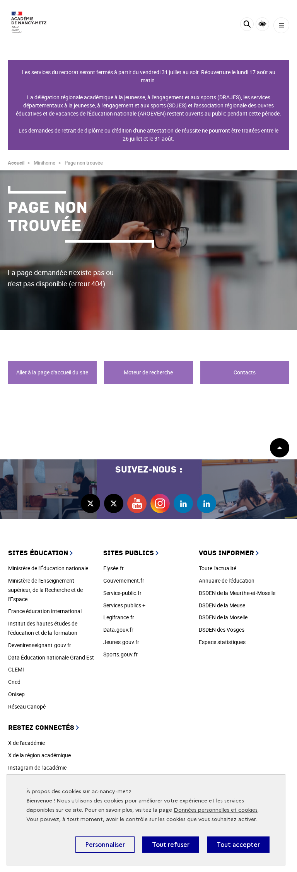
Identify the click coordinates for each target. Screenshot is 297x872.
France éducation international (45, 611)
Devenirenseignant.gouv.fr (39, 645)
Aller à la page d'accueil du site (52, 372)
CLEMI (16, 669)
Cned (14, 681)
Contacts (245, 372)
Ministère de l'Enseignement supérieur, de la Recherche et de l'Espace (45, 590)
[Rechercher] (247, 25)
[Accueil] (29, 22)
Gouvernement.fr (123, 580)
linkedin (183, 503)
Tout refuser (170, 844)
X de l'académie (26, 742)
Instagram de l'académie (37, 767)
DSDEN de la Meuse (222, 605)
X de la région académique (39, 755)
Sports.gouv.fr (120, 654)
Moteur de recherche (148, 372)
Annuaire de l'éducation (226, 580)
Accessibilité (262, 24)
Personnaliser (105, 844)
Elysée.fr (113, 568)
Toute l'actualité (217, 568)
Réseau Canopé (27, 706)
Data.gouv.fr (118, 629)
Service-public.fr (122, 593)
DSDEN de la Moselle (223, 617)
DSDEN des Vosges (221, 629)
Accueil (16, 162)
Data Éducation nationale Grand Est (51, 657)
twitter (90, 503)
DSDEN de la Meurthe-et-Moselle (237, 593)
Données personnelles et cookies (216, 810)
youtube (137, 503)
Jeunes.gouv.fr (121, 642)
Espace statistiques (222, 642)
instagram (160, 503)
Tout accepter (238, 844)
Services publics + (124, 605)
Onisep (16, 694)
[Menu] (281, 25)
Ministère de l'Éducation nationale (48, 568)
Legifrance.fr (118, 617)
